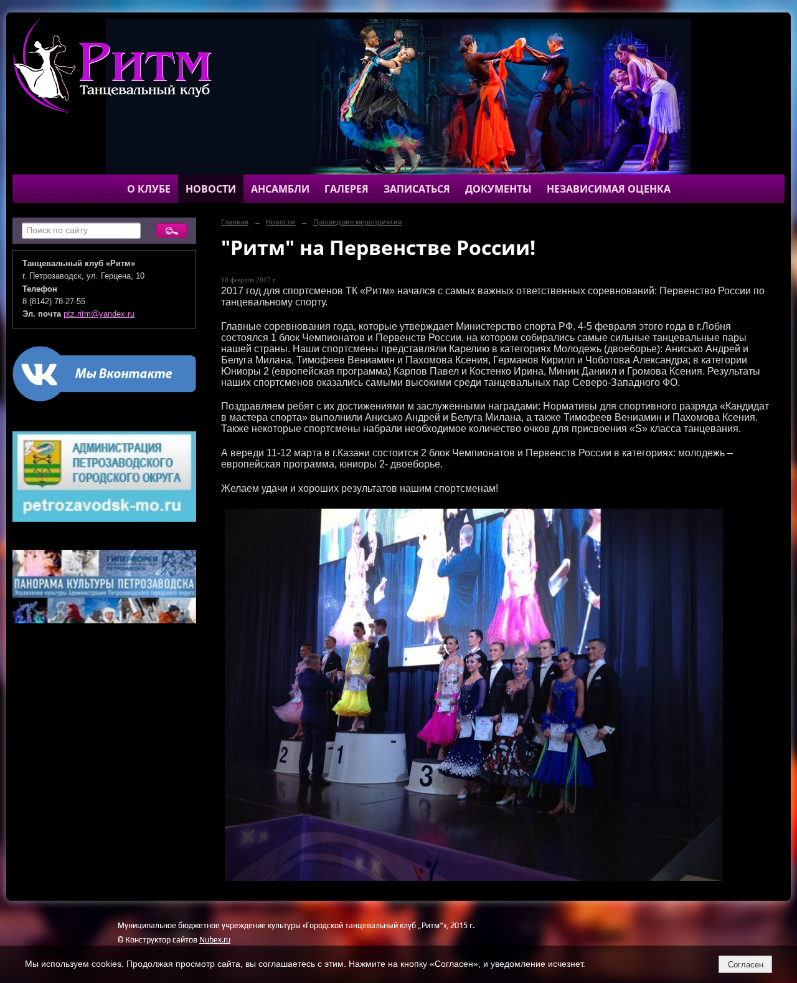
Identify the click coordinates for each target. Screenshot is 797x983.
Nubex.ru (214, 939)
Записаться (417, 189)
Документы (498, 189)
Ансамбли (280, 189)
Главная (234, 222)
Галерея (346, 189)
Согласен (745, 964)
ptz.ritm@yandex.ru (99, 314)
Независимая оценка (609, 189)
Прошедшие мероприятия (357, 222)
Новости (211, 189)
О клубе (149, 189)
